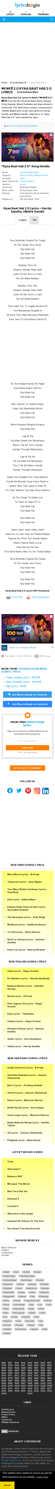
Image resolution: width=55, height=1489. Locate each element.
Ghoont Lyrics (27, 1092)
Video (20, 126)
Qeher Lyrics (24, 1038)
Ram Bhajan (27, 1280)
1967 (36, 1373)
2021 (23, 1391)
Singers (5, 1250)
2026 (3, 1393)
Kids (32, 1305)
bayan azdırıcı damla (27, 1343)
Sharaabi (19, 1325)
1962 (3, 1373)
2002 (3, 1385)
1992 (42, 1380)
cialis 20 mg (5, 1343)
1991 (36, 1380)
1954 (3, 1370)
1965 (23, 1373)
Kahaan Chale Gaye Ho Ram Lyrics (27, 908)
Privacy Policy (8, 1414)
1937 (49, 1363)
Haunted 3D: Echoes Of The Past (25, 1221)
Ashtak (27, 1272)
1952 (42, 1368)
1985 (49, 1378)
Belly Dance (32, 1288)
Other (41, 1309)
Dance (23, 184)
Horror (6, 1305)
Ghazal (17, 1301)
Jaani (22, 178)
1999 (36, 1383)
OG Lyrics (24, 1132)
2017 (49, 1388)
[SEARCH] (52, 19)
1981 (23, 1378)
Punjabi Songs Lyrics (11, 1460)
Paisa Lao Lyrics (26, 949)
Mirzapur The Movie (18, 1183)
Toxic (10, 1161)
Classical (8, 1288)
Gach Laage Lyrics (28, 1115)
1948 (17, 1368)
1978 (3, 1378)
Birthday (45, 1284)
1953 (49, 1368)
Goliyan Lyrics (23, 1021)
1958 (30, 1370)
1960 (42, 1370)
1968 (42, 1373)
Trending (43, 14)
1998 (30, 1383)
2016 (42, 1388)
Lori (40, 1305)
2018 (3, 1391)
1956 (17, 1370)
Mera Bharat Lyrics (23, 874)
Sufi (41, 1325)
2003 (10, 1385)
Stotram (35, 1329)
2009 (49, 1385)
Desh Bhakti (9, 1292)
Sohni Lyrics (22, 971)
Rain (37, 1317)
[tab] (22, 220)
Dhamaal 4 (13, 1198)
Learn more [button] (42, 1477)
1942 (30, 1365)
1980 (17, 1378)
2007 (36, 1385)
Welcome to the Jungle (20, 1213)
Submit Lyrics (7, 1409)
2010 (3, 1388)
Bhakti (6, 1272)
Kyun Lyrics (20, 1013)
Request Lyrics (8, 1412)
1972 (17, 1375)
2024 (42, 1391)
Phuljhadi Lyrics (23, 1140)
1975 (36, 1375)
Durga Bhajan (9, 1276)
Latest (10, 14)
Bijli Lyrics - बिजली (16, 686)
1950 (30, 1368)
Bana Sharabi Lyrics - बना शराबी (23, 681)
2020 (17, 1391)
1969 (49, 1373)
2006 (30, 1385)
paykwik (42, 1343)
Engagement (9, 1297)
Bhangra (32, 1284)
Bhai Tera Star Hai (17, 1191)
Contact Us (6, 1419)
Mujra (31, 1309)
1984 (42, 1378)
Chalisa (40, 1280)
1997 (23, 1383)
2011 (10, 1388)
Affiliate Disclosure (10, 1422)
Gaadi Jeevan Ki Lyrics (25, 1067)
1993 (49, 1380)
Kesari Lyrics (25, 1100)
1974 (30, 1375)
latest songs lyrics (34, 723)
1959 (36, 1370)
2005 (23, 1385)
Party (6, 1313)
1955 (10, 1370)
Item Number (20, 1305)
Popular (26, 14)
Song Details (31, 126)
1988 (17, 1380)
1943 (36, 1365)
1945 (49, 1365)
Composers (7, 1252)
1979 (10, 1378)
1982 (30, 1378)
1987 (10, 1380)
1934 (30, 1363)
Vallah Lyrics (23, 1046)
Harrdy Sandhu (27, 175)
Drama (22, 1292)
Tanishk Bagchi (27, 181)
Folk (32, 1297)
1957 (23, 1370)
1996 (17, 1383)
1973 (23, 1375)
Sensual (7, 1325)
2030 (30, 1393)
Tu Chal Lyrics (23, 932)
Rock (19, 1321)
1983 (36, 1378)
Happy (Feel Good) (33, 1301)
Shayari (31, 1325)
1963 (10, 1373)
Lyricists (5, 1255)
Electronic (45, 1292)
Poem (43, 1313)
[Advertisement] (27, 52)
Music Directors (8, 1247)
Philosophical (19, 1313)
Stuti (45, 1329)
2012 (17, 1388)
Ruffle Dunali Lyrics (25, 1107)
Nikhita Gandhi (41, 175)
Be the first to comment (27, 768)
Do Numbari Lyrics (28, 978)
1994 (3, 1383)
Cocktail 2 (12, 1206)
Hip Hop (48, 1301)
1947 (10, 1368)
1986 (3, 1380)
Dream (32, 1292)
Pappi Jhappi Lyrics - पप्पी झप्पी (23, 677)
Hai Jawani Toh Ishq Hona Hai (23, 1228)
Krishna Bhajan (10, 1280)
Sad (41, 1321)
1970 (3, 1375)
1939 (10, 1365)
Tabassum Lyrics (24, 881)
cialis (14, 1343)
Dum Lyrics (21, 899)
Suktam (7, 1333)
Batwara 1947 (14, 1176)
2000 (43, 1383)
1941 (23, 1365)
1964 (17, 1373)
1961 (49, 1370)
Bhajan (38, 1272)
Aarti (16, 1272)
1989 (23, 1380)
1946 (3, 1368)
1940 (17, 1365)
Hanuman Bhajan (28, 1276)
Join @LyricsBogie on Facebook (29, 704)
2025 (49, 1391)
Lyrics (12, 126)
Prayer (14, 1317)
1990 (30, 1380)
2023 (36, 1391)
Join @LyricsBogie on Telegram (29, 694)
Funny (6, 1301)
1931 (10, 1363)
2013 (23, 1388)
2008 (43, 1385)
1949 (23, 1368)
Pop (5, 1317)
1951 (36, 1368)
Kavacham (8, 1284)
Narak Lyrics (19, 996)
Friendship (44, 1297)
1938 (3, 1365)
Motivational (19, 1309)
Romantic (30, 1321)
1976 (42, 1375)
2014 (30, 1388)
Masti (6, 1309)
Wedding (7, 1329)
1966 (30, 1373)
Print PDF (17, 597)
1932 (17, 1363)
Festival (23, 1297)
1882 (3, 1363)
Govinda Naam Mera (29, 172)
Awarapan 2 (14, 1169)
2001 (49, 1383)
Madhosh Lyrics (26, 924)
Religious (8, 1321)
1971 (10, 1375)
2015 (36, 1388)
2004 (17, 1385)
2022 (30, 1391)
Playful (32, 1313)
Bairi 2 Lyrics (24, 1085)
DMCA (4, 1417)
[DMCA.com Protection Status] (10, 1432)
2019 (10, 1391)
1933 (23, 1363)
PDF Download (40, 597)
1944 (42, 1365)
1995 (10, 1383)
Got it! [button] (7, 1485)
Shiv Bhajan (21, 1329)
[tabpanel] (27, 407)
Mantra (21, 1284)
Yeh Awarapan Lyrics (26, 917)
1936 (42, 1363)
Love (49, 1305)
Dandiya (45, 1288)
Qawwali (26, 1317)
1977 (49, 1375)
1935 (36, 1363)
